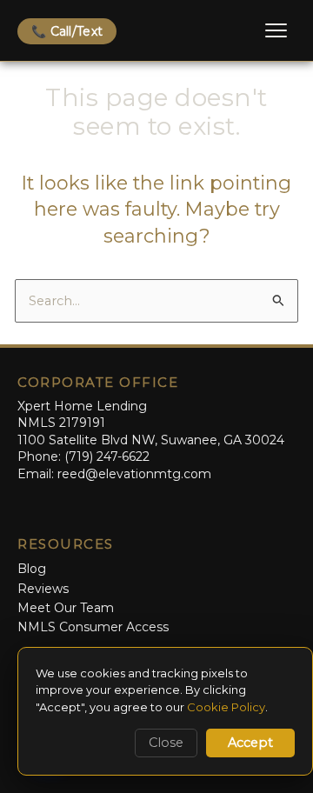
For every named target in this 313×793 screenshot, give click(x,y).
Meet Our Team (65, 608)
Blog (31, 568)
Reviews (43, 588)
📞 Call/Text (67, 31)
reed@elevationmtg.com (134, 474)
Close (166, 742)
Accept (250, 742)
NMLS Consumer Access (93, 627)
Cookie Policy (226, 707)
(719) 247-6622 (107, 456)
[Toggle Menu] (276, 30)
